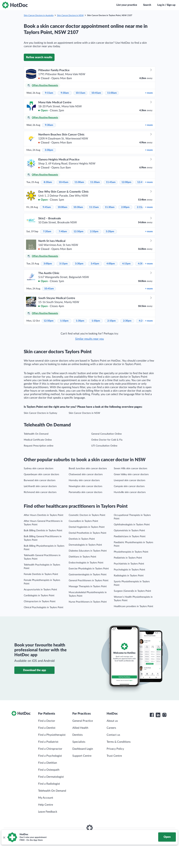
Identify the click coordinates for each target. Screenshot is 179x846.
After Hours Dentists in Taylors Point (43, 515)
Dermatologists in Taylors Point (85, 545)
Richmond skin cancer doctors (40, 492)
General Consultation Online (106, 434)
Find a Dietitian (47, 762)
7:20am (47, 231)
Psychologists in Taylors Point (129, 569)
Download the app (34, 670)
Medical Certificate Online (38, 440)
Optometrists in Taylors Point (129, 530)
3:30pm (49, 150)
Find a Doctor (46, 720)
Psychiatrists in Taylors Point (129, 564)
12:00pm (126, 182)
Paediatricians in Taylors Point (129, 536)
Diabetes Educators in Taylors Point (88, 551)
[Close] (4, 837)
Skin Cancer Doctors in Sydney (40, 413)
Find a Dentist (46, 727)
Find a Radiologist (49, 783)
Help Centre (45, 804)
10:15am (80, 93)
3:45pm (95, 263)
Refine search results (39, 57)
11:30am (95, 182)
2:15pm (141, 207)
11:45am (111, 182)
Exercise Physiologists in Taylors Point (89, 568)
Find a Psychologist (50, 755)
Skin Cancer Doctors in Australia (38, 15)
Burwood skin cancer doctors (39, 480)
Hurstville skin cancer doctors (130, 492)
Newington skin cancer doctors (85, 486)
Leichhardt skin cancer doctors (40, 486)
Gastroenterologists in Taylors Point (87, 574)
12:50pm (78, 231)
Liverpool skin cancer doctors (129, 480)
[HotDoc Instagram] (164, 715)
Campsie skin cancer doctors (129, 486)
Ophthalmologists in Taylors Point (132, 524)
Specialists (78, 741)
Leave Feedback (47, 811)
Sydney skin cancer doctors (38, 468)
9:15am (49, 93)
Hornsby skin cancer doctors (84, 480)
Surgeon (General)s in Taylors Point (132, 591)
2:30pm (127, 321)
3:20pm (110, 231)
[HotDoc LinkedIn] (158, 715)
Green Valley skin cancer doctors (131, 474)
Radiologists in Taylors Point (129, 575)
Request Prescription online (38, 446)
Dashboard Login (82, 748)
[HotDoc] (14, 5)
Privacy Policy (115, 748)
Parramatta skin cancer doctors (85, 492)
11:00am (112, 93)
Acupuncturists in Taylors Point (40, 589)
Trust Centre (114, 755)
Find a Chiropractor (50, 748)
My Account (45, 797)
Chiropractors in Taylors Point (39, 601)
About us (112, 720)
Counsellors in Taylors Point (83, 521)
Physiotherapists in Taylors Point (131, 552)
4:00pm (110, 263)
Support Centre (81, 755)
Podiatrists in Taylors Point (128, 558)
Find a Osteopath (48, 769)
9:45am (47, 207)
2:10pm (94, 231)
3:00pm (48, 263)
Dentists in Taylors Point (82, 539)
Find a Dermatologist (51, 776)
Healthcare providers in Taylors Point (133, 606)
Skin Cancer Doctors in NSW (70, 15)
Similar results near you (89, 338)
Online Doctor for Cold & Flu (107, 440)
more (149, 93)
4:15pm (126, 263)
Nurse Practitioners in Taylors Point (88, 602)
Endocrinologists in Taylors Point (86, 562)
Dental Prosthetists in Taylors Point (87, 533)
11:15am (94, 207)
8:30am (48, 182)
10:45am (96, 93)
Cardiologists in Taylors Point (39, 595)
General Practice (82, 720)
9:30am (65, 93)
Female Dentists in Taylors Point (41, 574)
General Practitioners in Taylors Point (88, 580)
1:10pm (64, 321)
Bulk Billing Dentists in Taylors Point (43, 530)
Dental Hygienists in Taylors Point (87, 527)
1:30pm (80, 321)
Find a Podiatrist (48, 741)
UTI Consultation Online (104, 446)
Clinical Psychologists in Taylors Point (43, 607)
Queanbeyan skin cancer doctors (41, 474)
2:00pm (125, 207)
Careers (111, 727)
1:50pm (96, 321)
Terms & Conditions (119, 741)
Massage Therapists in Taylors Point (88, 586)
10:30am (78, 207)
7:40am (63, 231)
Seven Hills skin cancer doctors (130, 468)
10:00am (62, 207)
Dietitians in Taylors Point (82, 557)
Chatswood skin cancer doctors (86, 474)
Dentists (77, 734)
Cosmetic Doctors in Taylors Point (87, 515)
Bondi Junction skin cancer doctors (88, 468)
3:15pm (63, 263)
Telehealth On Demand (36, 434)
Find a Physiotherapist (52, 734)
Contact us (113, 734)
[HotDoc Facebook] (152, 715)
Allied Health (80, 727)
